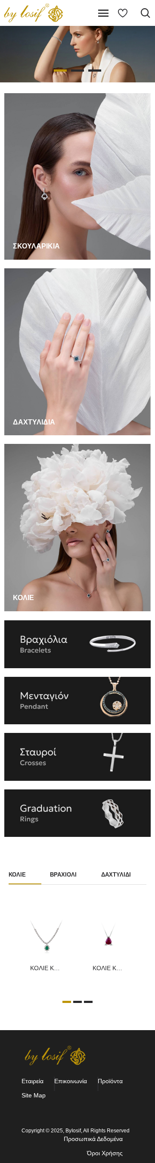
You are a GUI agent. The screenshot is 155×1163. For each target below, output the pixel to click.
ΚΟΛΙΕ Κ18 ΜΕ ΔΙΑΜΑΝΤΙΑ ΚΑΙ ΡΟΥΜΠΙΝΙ (109, 968)
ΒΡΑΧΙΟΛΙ (63, 874)
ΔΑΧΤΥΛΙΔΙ (116, 874)
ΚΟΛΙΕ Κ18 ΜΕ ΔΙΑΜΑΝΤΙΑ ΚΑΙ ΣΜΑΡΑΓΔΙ (46, 968)
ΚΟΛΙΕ (17, 874)
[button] (66, 1002)
